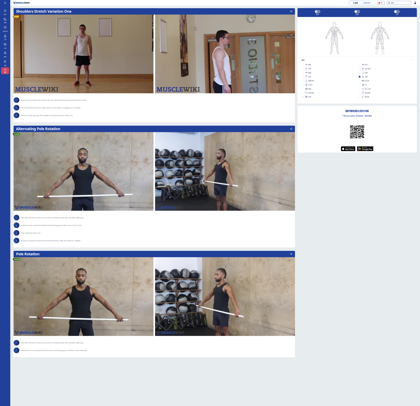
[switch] (317, 11)
